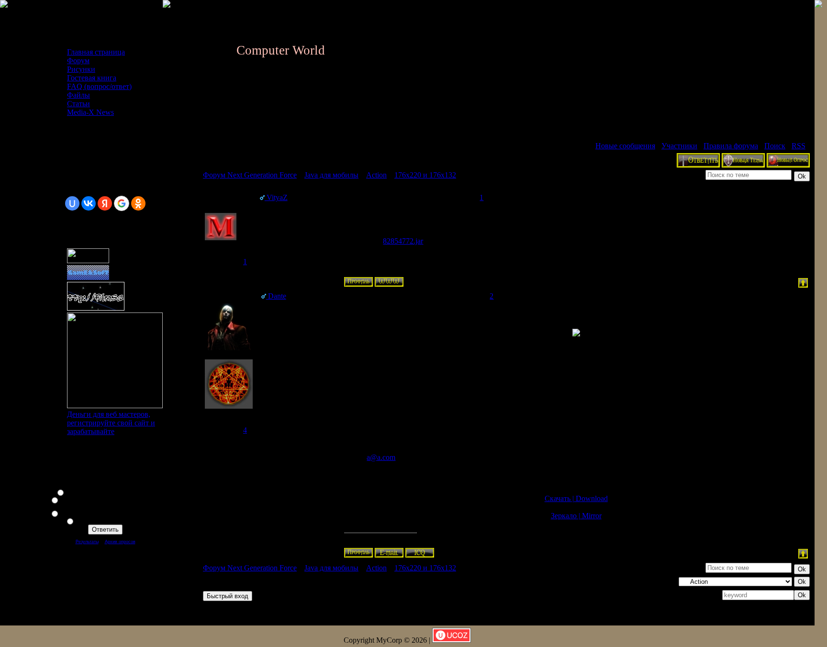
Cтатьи (78, 104)
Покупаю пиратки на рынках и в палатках (111, 513)
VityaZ (276, 197)
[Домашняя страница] (389, 282)
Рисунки (81, 69)
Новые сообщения (625, 146)
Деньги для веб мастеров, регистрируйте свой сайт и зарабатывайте (111, 422)
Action (376, 175)
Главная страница (96, 52)
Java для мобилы (331, 175)
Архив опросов (120, 541)
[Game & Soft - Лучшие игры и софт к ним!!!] (88, 277)
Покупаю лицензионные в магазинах (111, 492)
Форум (78, 60)
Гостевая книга (91, 78)
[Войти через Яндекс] (105, 203)
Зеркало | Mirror (576, 516)
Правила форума (731, 146)
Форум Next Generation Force (250, 175)
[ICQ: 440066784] (419, 553)
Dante (276, 296)
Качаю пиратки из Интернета (111, 521)
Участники (679, 146)
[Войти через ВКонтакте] (88, 203)
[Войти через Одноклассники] (138, 203)
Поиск (774, 146)
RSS (798, 146)
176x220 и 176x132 (425, 175)
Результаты (87, 541)
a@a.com (381, 457)
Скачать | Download (576, 498)
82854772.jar (403, 241)
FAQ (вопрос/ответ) (99, 86)
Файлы (78, 95)
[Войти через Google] (121, 203)
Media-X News (90, 112)
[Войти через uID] (72, 203)
